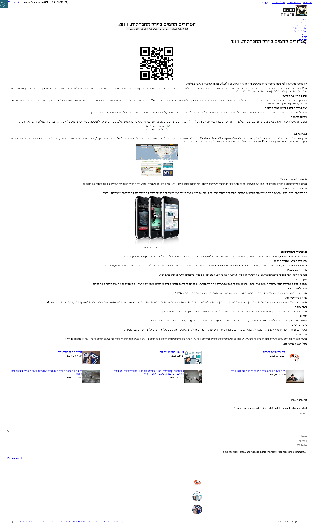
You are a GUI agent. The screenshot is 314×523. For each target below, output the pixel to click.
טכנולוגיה (307, 2)
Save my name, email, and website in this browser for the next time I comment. (263, 451)
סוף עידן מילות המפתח (274, 352)
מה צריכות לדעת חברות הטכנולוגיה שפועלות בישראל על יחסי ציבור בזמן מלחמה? (46, 372)
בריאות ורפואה (294, 2)
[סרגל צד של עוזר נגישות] (4, 4)
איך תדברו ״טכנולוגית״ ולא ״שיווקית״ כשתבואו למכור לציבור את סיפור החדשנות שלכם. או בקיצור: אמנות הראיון (149, 372)
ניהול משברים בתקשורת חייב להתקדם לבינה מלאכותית (258, 370)
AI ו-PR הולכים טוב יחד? (171, 352)
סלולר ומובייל (278, 2)
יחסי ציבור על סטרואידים (69, 352)
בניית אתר (24, 521)
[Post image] (295, 357)
